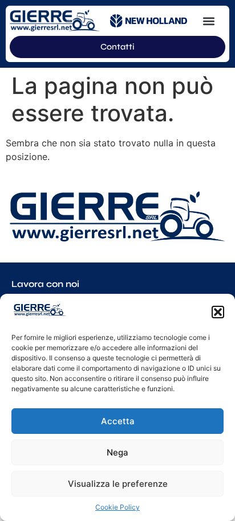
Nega (117, 452)
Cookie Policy (117, 507)
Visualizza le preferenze (118, 483)
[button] (218, 312)
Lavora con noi (45, 283)
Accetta (118, 421)
